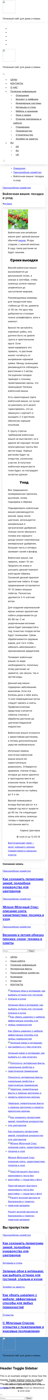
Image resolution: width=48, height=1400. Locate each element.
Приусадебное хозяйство (17, 187)
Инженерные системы (28, 103)
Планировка (22, 127)
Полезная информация (23, 91)
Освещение (22, 95)
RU (12, 143)
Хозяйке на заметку (27, 139)
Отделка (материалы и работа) (27, 121)
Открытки (15, 980)
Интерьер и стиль (26, 107)
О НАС (14, 87)
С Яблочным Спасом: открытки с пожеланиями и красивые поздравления (23, 1327)
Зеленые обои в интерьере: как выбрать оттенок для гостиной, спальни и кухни (23, 1275)
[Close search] (1, 1394)
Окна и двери (23, 115)
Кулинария (16, 976)
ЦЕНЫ (13, 79)
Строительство (24, 135)
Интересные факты (21, 968)
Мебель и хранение (27, 111)
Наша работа (17, 961)
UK (17, 154)
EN (17, 146)
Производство (24, 131)
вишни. (22, 240)
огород (8, 203)
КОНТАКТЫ (16, 83)
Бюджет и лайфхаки (27, 99)
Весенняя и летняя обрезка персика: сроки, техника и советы (23, 939)
